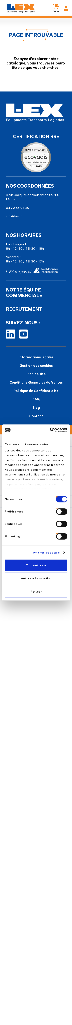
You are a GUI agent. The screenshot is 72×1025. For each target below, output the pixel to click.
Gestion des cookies (36, 365)
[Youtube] (23, 333)
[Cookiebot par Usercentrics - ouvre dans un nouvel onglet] (50, 430)
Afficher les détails (46, 552)
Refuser (36, 591)
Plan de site (36, 374)
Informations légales (36, 357)
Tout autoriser (36, 565)
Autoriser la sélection (36, 578)
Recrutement (24, 309)
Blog (36, 407)
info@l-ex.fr (14, 216)
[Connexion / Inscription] (66, 8)
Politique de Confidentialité (36, 391)
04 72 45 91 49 (17, 208)
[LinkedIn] (10, 333)
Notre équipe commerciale (24, 292)
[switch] (57, 509)
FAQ (36, 399)
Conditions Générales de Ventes (36, 382)
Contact (36, 416)
